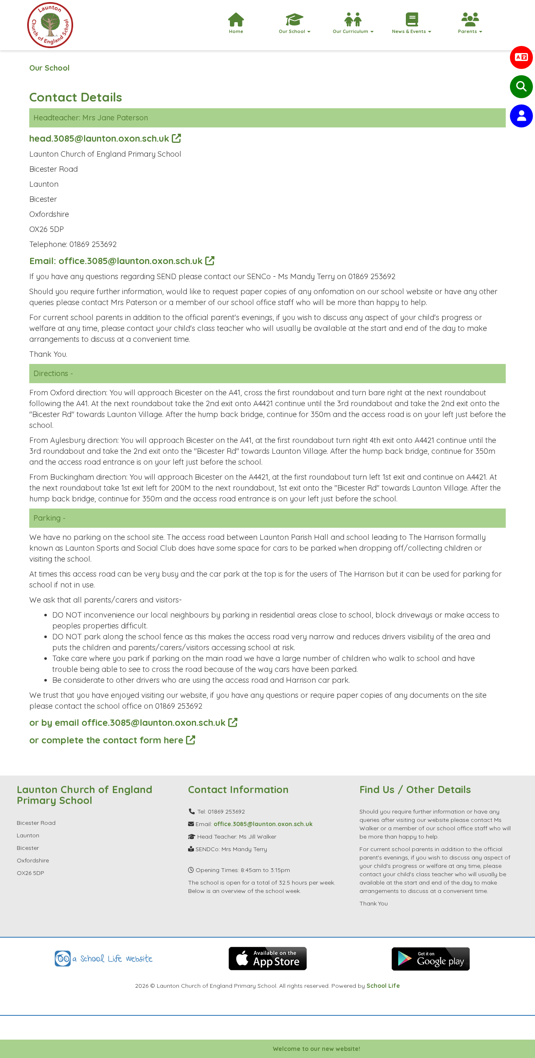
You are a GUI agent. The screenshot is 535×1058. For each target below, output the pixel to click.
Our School (49, 68)
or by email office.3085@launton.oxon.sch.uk (128, 722)
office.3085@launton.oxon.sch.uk (263, 824)
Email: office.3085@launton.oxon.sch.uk (117, 260)
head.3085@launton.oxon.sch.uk (100, 138)
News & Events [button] (409, 31)
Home (236, 31)
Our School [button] (292, 31)
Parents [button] (468, 31)
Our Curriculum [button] (351, 31)
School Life (383, 985)
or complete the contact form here (107, 739)
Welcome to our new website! (303, 1049)
